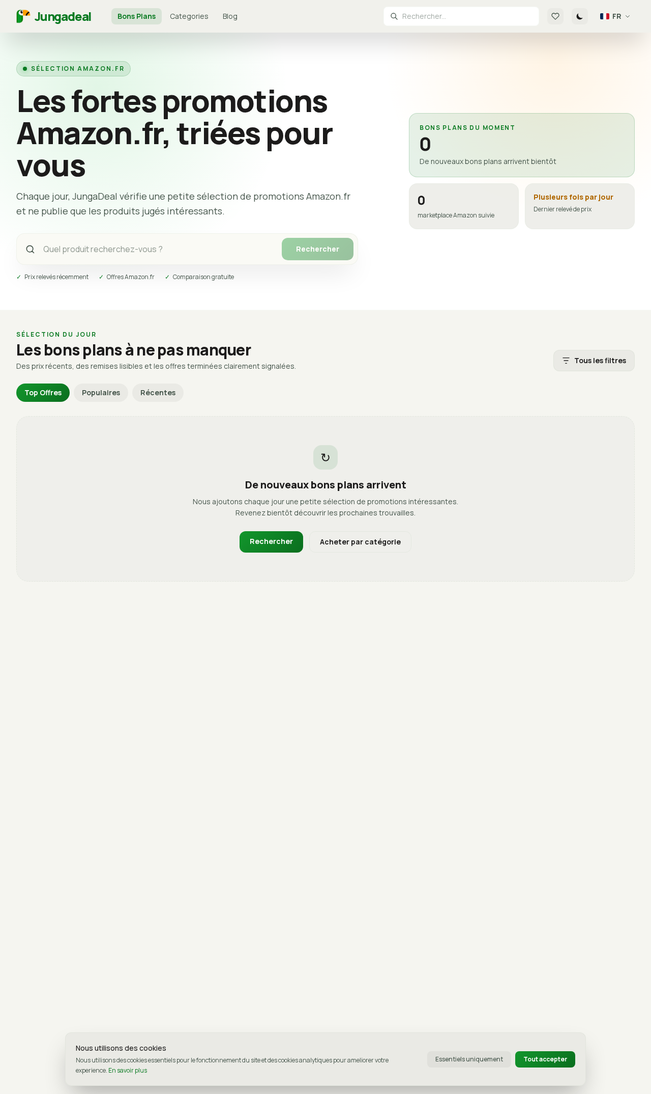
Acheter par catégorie (360, 541)
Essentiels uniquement (469, 1059)
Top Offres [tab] (43, 392)
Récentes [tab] (157, 392)
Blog (230, 16)
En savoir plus (127, 1070)
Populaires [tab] (101, 392)
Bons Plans (136, 16)
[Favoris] (555, 16)
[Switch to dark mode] (580, 16)
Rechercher (317, 249)
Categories (189, 16)
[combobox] (467, 16)
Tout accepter (545, 1059)
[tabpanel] (325, 499)
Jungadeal (63, 16)
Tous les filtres (600, 360)
